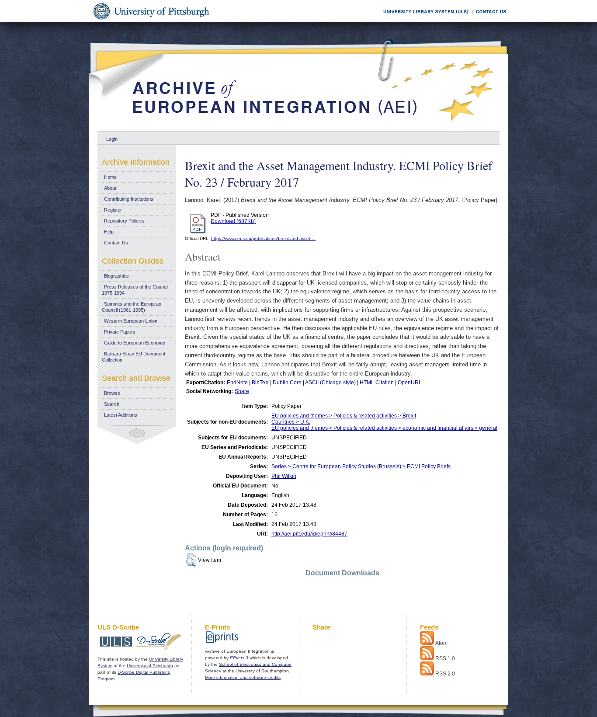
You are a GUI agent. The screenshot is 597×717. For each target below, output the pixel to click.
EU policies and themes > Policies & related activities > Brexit (343, 416)
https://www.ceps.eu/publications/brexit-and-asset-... (263, 238)
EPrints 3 (239, 657)
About (110, 188)
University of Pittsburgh (150, 665)
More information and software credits (243, 677)
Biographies (116, 275)
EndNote (237, 382)
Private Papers (119, 331)
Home (110, 177)
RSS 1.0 (445, 658)
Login (112, 139)
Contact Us (116, 242)
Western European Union (130, 321)
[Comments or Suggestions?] (489, 20)
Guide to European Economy (134, 342)
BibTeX (260, 382)
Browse (112, 393)
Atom (441, 643)
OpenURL (410, 382)
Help (109, 231)
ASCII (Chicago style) (330, 382)
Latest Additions (120, 415)
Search (111, 404)
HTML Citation (377, 382)
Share (242, 391)
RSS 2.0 (445, 674)
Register (113, 209)
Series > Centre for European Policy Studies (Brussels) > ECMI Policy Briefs (361, 466)
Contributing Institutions (128, 199)
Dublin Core (287, 382)
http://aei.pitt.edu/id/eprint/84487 (309, 534)
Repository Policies (124, 220)
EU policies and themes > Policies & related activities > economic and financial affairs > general (384, 428)
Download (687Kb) (233, 221)
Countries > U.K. (290, 422)
